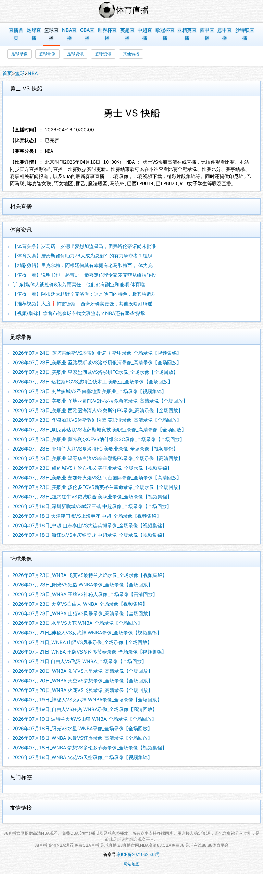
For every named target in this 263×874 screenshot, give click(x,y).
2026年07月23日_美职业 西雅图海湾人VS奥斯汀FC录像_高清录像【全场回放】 (97, 410)
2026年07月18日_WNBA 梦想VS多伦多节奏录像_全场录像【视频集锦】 (89, 747)
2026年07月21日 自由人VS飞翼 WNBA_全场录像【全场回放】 (79, 661)
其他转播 (131, 53)
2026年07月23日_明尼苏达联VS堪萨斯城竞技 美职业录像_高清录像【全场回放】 (99, 429)
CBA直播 (87, 34)
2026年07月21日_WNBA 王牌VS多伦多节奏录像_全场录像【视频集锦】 (89, 652)
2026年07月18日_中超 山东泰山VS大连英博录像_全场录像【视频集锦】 (89, 525)
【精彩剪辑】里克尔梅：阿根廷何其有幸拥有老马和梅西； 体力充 (82, 265)
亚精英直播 (187, 34)
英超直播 (127, 34)
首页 (7, 73)
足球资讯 (75, 53)
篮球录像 (47, 53)
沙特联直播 (244, 34)
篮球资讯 (103, 53)
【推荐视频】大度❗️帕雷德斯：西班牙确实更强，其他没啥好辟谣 (82, 303)
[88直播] (131, 11)
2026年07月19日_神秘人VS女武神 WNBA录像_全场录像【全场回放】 (87, 699)
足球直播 (34, 34)
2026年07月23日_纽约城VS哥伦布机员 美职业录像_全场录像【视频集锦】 (92, 468)
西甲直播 (207, 34)
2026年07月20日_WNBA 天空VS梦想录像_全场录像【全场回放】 (82, 680)
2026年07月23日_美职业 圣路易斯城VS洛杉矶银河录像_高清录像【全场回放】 (96, 362)
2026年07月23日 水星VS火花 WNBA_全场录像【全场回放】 (77, 623)
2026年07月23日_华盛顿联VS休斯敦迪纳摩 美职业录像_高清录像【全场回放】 (96, 420)
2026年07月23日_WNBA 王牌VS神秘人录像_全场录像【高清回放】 (85, 594)
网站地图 (131, 863)
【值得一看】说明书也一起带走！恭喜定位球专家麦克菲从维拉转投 (84, 275)
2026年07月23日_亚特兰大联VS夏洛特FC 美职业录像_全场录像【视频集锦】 (95, 449)
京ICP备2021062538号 (138, 854)
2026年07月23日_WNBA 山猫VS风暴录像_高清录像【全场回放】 (82, 613)
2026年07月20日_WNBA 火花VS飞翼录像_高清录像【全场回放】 (82, 690)
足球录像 (19, 53)
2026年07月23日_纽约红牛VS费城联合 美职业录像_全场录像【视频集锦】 (92, 496)
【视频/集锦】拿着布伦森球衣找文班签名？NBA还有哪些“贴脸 (79, 313)
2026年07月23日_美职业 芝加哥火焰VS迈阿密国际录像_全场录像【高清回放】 (96, 477)
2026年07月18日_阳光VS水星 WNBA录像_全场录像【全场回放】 (82, 728)
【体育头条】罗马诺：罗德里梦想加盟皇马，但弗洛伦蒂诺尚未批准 (84, 246)
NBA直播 (69, 34)
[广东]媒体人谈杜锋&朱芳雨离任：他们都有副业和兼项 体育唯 (78, 284)
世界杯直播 (107, 34)
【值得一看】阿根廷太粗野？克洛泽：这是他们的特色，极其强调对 (84, 294)
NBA (33, 73)
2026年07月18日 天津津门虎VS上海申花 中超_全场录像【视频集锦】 (86, 516)
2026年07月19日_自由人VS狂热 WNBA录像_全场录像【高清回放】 (84, 709)
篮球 (20, 73)
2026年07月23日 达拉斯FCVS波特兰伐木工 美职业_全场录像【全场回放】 (92, 381)
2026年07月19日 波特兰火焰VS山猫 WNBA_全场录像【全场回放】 (84, 719)
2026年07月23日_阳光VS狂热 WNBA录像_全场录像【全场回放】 (82, 584)
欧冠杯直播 (165, 34)
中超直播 (145, 34)
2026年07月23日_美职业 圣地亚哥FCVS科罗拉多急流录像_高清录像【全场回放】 (100, 401)
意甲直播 (224, 34)
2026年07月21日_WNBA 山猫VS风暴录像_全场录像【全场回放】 (82, 642)
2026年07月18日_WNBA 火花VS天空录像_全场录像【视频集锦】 (82, 757)
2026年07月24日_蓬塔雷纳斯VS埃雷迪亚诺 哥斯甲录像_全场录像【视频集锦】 (96, 353)
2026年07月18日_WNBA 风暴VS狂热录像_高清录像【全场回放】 (82, 738)
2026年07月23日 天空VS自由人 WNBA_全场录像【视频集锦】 (79, 604)
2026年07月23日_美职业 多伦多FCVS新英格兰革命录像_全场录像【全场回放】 (97, 487)
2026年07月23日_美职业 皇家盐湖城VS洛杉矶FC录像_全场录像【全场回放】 (95, 372)
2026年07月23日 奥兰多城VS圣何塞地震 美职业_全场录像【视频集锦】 (89, 391)
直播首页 (16, 34)
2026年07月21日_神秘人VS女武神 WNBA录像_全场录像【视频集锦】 (87, 632)
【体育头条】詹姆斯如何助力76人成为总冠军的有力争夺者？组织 (82, 255)
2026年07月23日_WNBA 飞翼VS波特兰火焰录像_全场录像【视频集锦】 (89, 575)
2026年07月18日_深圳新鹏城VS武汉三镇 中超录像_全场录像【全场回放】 (92, 506)
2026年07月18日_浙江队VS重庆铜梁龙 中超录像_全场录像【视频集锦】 (89, 535)
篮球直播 (51, 34)
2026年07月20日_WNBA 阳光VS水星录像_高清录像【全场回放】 (82, 671)
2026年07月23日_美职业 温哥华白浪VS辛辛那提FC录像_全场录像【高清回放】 (97, 458)
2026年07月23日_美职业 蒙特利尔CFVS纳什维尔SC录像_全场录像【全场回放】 (98, 439)
